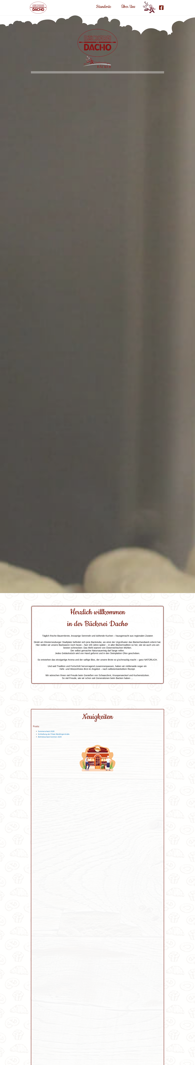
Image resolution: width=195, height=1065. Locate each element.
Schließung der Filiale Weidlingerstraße (54, 734)
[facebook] (161, 7)
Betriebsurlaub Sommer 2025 (50, 737)
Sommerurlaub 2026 (46, 731)
